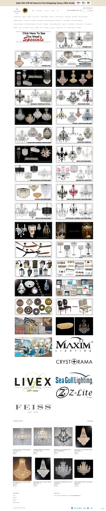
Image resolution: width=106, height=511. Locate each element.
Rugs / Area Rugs (26, 27)
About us (14, 497)
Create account (89, 7)
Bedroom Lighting (58, 20)
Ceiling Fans (79, 27)
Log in (84, 7)
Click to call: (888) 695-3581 (73, 10)
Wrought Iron (67, 16)
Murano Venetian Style (59, 16)
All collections (39, 10)
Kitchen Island (33, 20)
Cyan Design (37, 27)
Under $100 (24, 16)
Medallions (16, 27)
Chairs (20, 27)
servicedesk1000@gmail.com (75, 495)
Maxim (41, 27)
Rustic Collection (35, 16)
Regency (31, 27)
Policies (52, 10)
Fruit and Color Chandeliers (76, 20)
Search (14, 495)
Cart (58, 10)
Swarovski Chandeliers (18, 20)
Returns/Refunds (16, 502)
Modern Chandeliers (44, 16)
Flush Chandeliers (66, 20)
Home (33, 10)
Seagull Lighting (59, 27)
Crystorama (46, 27)
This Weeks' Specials (17, 16)
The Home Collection (71, 27)
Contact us (47, 10)
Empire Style (52, 16)
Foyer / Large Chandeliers (83, 16)
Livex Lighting (52, 27)
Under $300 (29, 16)
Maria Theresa (74, 16)
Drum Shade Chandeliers (49, 20)
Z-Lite (65, 27)
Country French (26, 20)
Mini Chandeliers (40, 20)
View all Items (90, 421)
